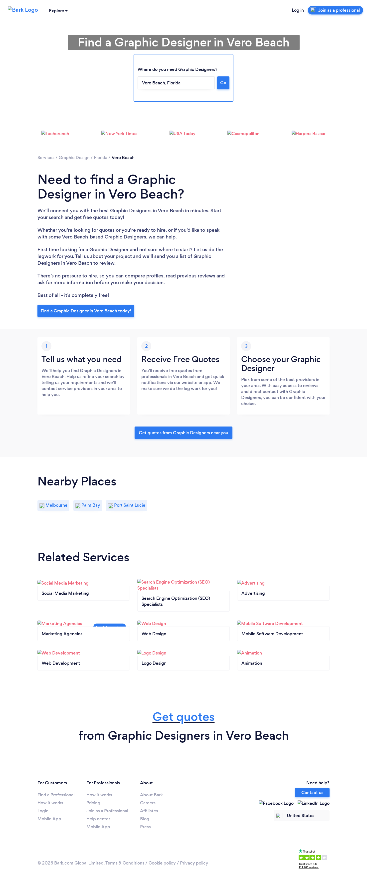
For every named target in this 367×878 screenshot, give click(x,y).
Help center (98, 819)
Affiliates (149, 811)
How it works (50, 803)
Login (42, 811)
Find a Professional (55, 795)
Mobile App (49, 819)
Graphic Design (74, 158)
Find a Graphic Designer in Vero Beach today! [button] (86, 311)
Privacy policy (194, 863)
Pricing (93, 803)
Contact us (312, 793)
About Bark (151, 795)
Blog (144, 819)
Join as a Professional (107, 811)
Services (45, 158)
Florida (100, 158)
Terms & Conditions (124, 863)
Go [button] (223, 83)
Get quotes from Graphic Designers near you (183, 433)
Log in (298, 10)
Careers (148, 803)
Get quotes (184, 716)
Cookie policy (162, 863)
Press (145, 827)
